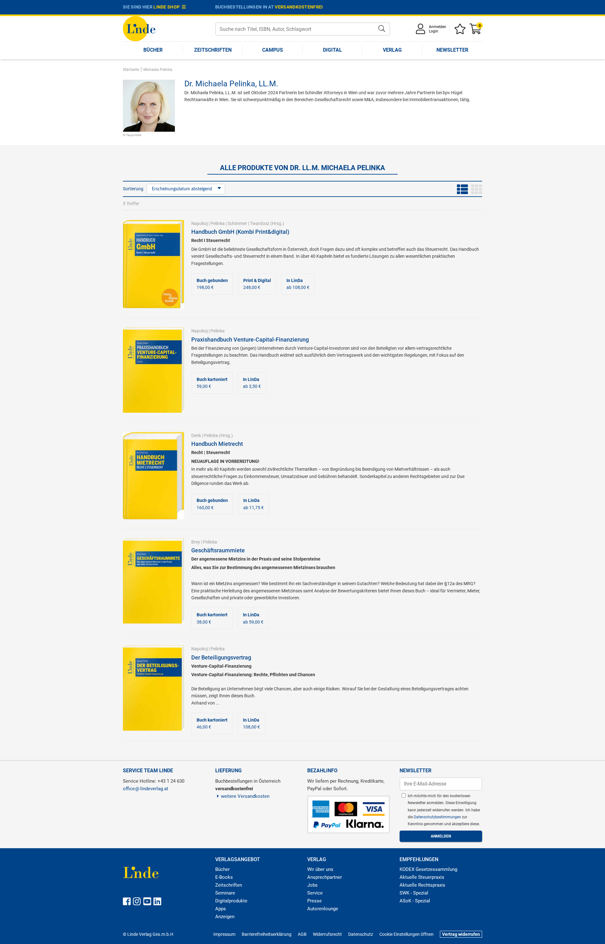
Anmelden (437, 27)
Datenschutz (360, 934)
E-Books (224, 877)
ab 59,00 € (253, 618)
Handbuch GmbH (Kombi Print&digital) (240, 231)
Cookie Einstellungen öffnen (406, 934)
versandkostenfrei (299, 6)
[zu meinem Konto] (421, 31)
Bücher (153, 50)
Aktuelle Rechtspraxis (422, 885)
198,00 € (212, 284)
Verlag (392, 50)
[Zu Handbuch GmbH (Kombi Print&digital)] (153, 263)
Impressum (224, 934)
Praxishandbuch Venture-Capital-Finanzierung (250, 339)
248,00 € (257, 284)
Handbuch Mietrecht (217, 443)
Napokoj (199, 223)
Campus (272, 50)
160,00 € (212, 504)
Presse (314, 901)
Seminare (225, 893)
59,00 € (212, 383)
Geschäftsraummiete (218, 550)
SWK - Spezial (414, 893)
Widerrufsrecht (327, 934)
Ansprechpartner (324, 877)
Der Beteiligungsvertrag (221, 657)
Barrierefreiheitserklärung (266, 934)
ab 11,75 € (253, 504)
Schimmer (237, 223)
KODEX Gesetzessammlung (428, 869)
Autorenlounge (322, 909)
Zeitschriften (213, 50)
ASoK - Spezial (415, 901)
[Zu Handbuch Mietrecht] (153, 475)
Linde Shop (167, 6)
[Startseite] (139, 28)
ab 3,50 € (252, 383)
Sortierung (133, 188)
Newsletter (452, 50)
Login (433, 31)
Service (315, 893)
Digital (332, 50)
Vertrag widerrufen (461, 934)
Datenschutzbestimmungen (438, 817)
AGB (302, 934)
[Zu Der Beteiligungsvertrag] (153, 687)
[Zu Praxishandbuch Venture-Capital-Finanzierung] (153, 369)
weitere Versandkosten (245, 796)
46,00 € (212, 723)
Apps (220, 909)
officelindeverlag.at (145, 788)
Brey (195, 541)
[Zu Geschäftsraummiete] (153, 580)
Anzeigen (224, 916)
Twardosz (259, 223)
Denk (196, 435)
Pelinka (217, 223)
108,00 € (251, 723)
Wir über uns (320, 869)
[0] (476, 31)
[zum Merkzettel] (461, 31)
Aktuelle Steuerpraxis (422, 877)
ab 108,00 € (297, 284)
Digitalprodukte (231, 901)
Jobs (312, 885)
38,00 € (212, 618)
